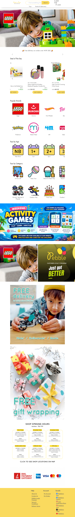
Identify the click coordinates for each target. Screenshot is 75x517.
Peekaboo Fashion (60, 498)
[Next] (62, 78)
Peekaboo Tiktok (60, 510)
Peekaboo (61, 514)
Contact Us (35, 496)
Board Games (65, 178)
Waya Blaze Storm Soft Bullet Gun (13, 86)
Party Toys (49, 197)
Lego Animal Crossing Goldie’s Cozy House (61, 85)
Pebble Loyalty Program (36, 499)
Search (46, 3)
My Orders (47, 496)
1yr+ (33, 156)
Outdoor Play (33, 197)
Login (59, 5)
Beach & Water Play (49, 178)
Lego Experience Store (61, 502)
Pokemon (18, 135)
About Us (34, 494)
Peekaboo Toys (60, 494)
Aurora (34, 116)
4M (49, 135)
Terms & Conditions (35, 503)
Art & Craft (18, 178)
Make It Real (33, 135)
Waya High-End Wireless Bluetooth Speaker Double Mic (36, 85)
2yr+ (49, 156)
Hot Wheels (49, 116)
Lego (18, 116)
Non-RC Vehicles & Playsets (18, 198)
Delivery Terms (36, 506)
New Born (18, 156)
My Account (47, 494)
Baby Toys (33, 178)
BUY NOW (37, 92)
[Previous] (12, 78)
